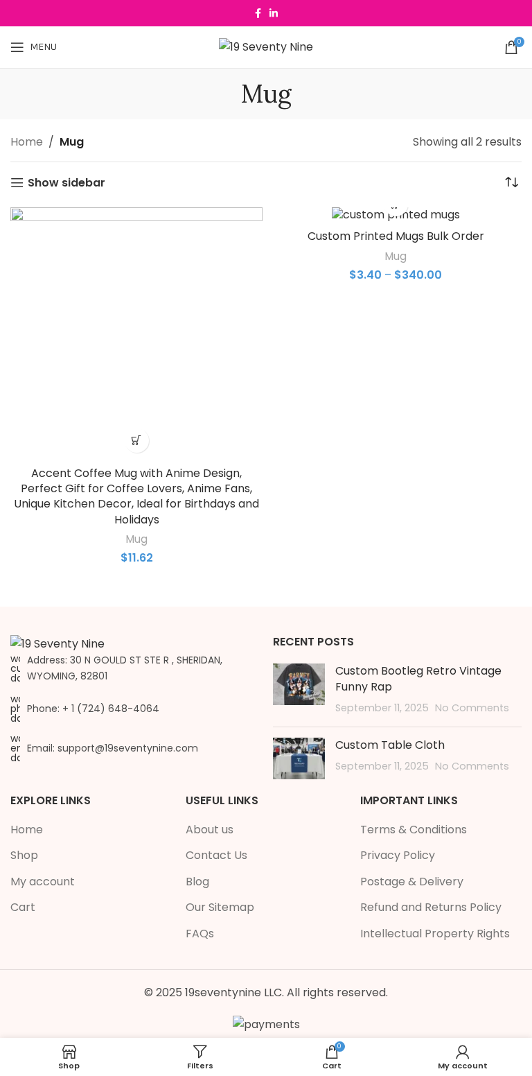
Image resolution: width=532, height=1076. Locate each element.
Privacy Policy (397, 855)
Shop (24, 855)
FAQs (200, 934)
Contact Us (216, 855)
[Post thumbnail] (299, 689)
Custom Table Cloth (390, 745)
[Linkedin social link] (273, 13)
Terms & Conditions (413, 830)
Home (26, 142)
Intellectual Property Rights (435, 934)
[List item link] (134, 708)
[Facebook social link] (258, 13)
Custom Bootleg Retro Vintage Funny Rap (418, 678)
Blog (197, 882)
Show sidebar (66, 182)
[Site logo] (266, 46)
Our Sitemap (220, 907)
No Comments (472, 708)
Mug (137, 539)
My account (42, 882)
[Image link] (57, 643)
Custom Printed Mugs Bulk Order (396, 236)
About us (209, 830)
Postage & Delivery (411, 882)
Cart (22, 907)
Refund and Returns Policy (431, 907)
